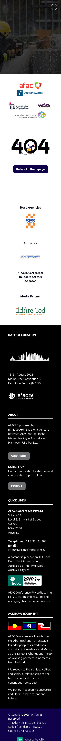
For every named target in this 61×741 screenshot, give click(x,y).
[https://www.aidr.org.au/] (30, 117)
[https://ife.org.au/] (45, 94)
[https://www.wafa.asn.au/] (44, 109)
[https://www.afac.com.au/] (30, 87)
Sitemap (13, 730)
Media (14, 722)
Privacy (36, 726)
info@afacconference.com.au (27, 549)
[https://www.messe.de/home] (30, 94)
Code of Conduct (18, 726)
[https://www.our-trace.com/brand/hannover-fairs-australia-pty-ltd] (25, 585)
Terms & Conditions (32, 722)
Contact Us (27, 730)
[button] (54, 7)
